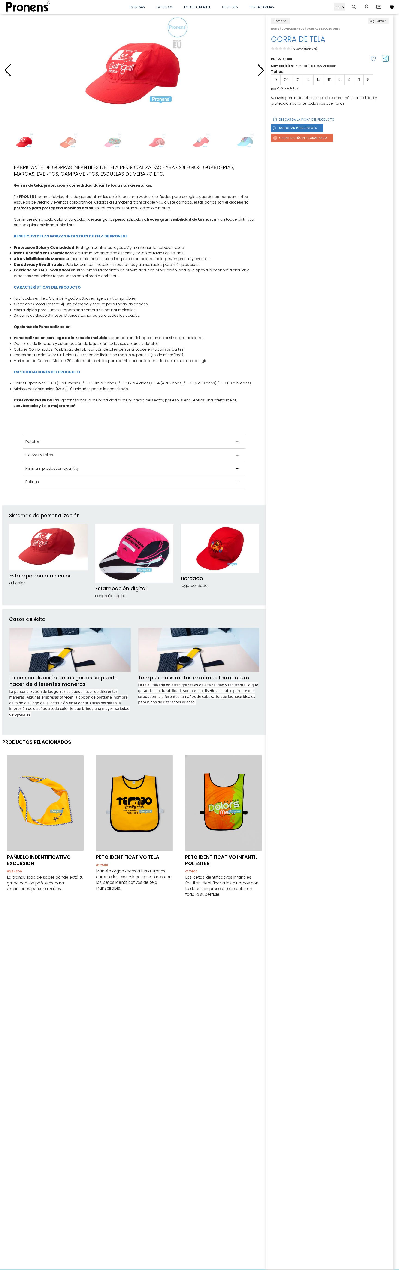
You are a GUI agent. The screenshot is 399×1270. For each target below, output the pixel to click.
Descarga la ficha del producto (306, 120)
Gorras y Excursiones (323, 28)
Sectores (230, 7)
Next (261, 142)
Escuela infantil (197, 7)
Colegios (164, 7)
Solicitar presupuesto (298, 128)
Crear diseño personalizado (303, 138)
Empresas (137, 7)
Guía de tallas (287, 88)
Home (275, 28)
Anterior (281, 21)
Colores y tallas (39, 455)
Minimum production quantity (52, 468)
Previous (8, 142)
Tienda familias (261, 7)
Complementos (292, 28)
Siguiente (377, 21)
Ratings (32, 481)
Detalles (32, 441)
